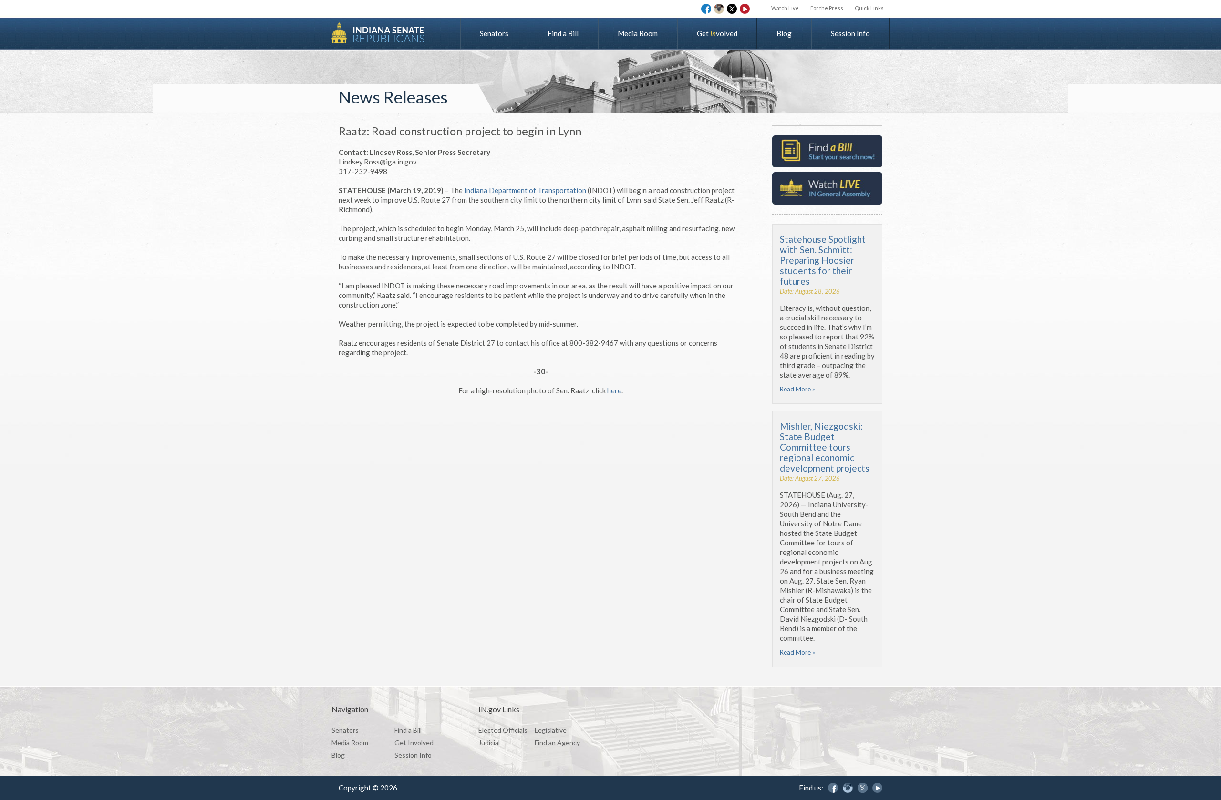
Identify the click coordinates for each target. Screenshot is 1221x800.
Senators (494, 33)
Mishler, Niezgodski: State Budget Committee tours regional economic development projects (824, 447)
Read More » (797, 389)
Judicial (489, 742)
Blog (784, 33)
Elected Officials (503, 730)
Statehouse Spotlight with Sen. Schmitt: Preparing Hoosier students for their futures (823, 260)
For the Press (826, 8)
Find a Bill (563, 33)
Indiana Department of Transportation (525, 190)
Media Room (638, 33)
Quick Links (869, 8)
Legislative (551, 730)
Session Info (850, 33)
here (614, 390)
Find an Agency (557, 742)
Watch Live (785, 8)
